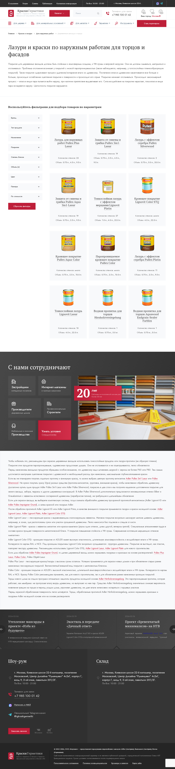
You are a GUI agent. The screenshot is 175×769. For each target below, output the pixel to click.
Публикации (47, 3)
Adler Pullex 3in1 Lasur (136, 478)
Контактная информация (67, 3)
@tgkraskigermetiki (23, 716)
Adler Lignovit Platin (31, 513)
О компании (13, 3)
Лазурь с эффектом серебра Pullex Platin (147, 258)
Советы (35, 3)
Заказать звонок (19, 731)
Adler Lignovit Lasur (95, 548)
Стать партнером (151, 23)
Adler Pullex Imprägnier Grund (22, 504)
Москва (155, 16)
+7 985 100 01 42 (121, 15)
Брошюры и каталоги (119, 763)
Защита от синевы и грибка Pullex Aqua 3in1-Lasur (68, 202)
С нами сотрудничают (39, 367)
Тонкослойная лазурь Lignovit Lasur (68, 312)
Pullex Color (20, 557)
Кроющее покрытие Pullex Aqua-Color (68, 258)
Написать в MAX (22, 704)
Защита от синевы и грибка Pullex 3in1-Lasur (108, 143)
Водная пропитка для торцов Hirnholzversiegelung (108, 314)
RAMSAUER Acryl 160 (152, 633)
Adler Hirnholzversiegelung (111, 578)
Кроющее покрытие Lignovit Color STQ (147, 200)
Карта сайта (137, 763)
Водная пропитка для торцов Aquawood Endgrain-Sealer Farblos (147, 316)
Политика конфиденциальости (95, 763)
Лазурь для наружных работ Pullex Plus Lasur (68, 143)
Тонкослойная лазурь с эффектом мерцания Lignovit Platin (108, 203)
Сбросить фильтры (21, 206)
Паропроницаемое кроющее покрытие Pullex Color (107, 260)
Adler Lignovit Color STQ (53, 513)
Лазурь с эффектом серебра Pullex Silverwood (147, 143)
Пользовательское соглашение (66, 763)
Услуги (25, 3)
